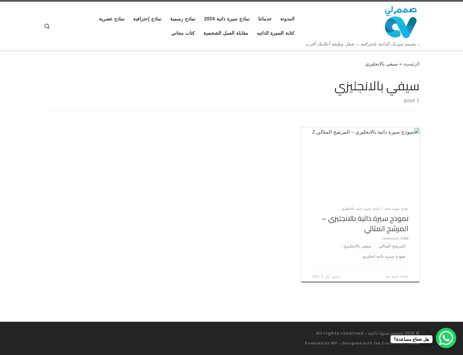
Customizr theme (401, 343)
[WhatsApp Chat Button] (446, 338)
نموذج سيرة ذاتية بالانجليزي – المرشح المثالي (365, 223)
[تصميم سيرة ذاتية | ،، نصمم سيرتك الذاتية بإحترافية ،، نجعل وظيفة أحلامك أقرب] (401, 21)
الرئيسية (411, 64)
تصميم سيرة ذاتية (386, 333)
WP (334, 343)
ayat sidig (399, 276)
